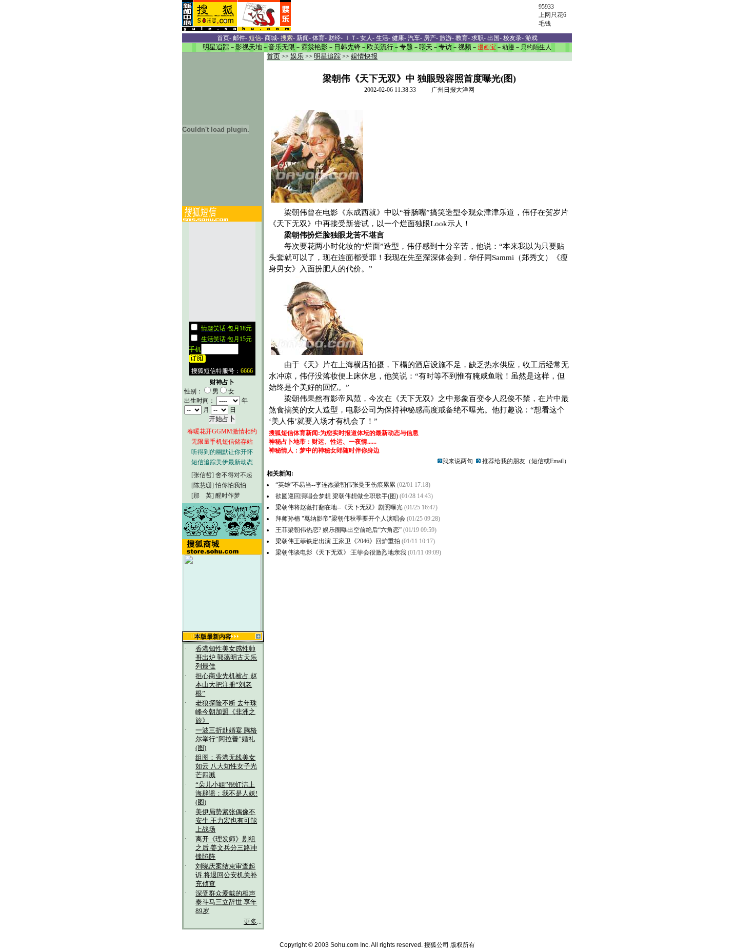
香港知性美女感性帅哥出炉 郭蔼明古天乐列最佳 (226, 657)
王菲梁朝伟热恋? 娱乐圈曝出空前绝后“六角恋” (338, 529)
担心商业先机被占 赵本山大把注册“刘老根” (226, 684)
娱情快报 (364, 56)
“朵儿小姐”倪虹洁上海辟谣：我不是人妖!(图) (226, 793)
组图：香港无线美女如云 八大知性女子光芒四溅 (226, 766)
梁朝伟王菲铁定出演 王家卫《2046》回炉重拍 (337, 541)
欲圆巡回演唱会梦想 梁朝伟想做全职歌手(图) (336, 496)
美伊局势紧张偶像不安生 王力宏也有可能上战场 (226, 820)
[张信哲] (202, 475)
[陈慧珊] (202, 485)
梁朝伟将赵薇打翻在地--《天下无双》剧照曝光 (339, 507)
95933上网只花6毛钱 (552, 15)
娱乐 (297, 56)
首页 (273, 56)
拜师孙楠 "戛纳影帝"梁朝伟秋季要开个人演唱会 (340, 518)
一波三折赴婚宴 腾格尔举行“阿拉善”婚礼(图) (226, 739)
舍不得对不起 (233, 475)
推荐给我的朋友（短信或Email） (525, 461)
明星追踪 (327, 56)
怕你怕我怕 (230, 485)
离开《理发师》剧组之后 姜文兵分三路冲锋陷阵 (226, 848)
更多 (250, 921)
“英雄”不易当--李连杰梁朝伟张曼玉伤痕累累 (336, 484)
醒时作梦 (227, 495)
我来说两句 (457, 461)
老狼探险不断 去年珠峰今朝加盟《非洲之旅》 (226, 712)
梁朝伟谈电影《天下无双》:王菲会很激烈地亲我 (340, 552)
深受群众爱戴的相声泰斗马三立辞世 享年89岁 (226, 902)
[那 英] (202, 495)
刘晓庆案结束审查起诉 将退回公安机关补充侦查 (226, 875)
